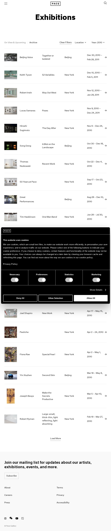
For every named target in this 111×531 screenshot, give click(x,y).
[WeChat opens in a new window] (11, 519)
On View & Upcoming (15, 42)
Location (79, 42)
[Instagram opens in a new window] (5, 519)
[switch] (42, 280)
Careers (8, 495)
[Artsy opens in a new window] (23, 519)
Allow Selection (55, 298)
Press (7, 502)
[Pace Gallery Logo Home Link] (55, 4)
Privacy (60, 495)
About (7, 487)
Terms (60, 487)
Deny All (20, 298)
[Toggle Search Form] (105, 3)
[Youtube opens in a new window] (17, 519)
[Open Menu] (5, 3)
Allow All (91, 298)
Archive (33, 42)
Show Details (96, 290)
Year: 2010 (97, 42)
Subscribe (11, 475)
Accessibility (63, 502)
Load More (55, 438)
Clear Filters (66, 42)
